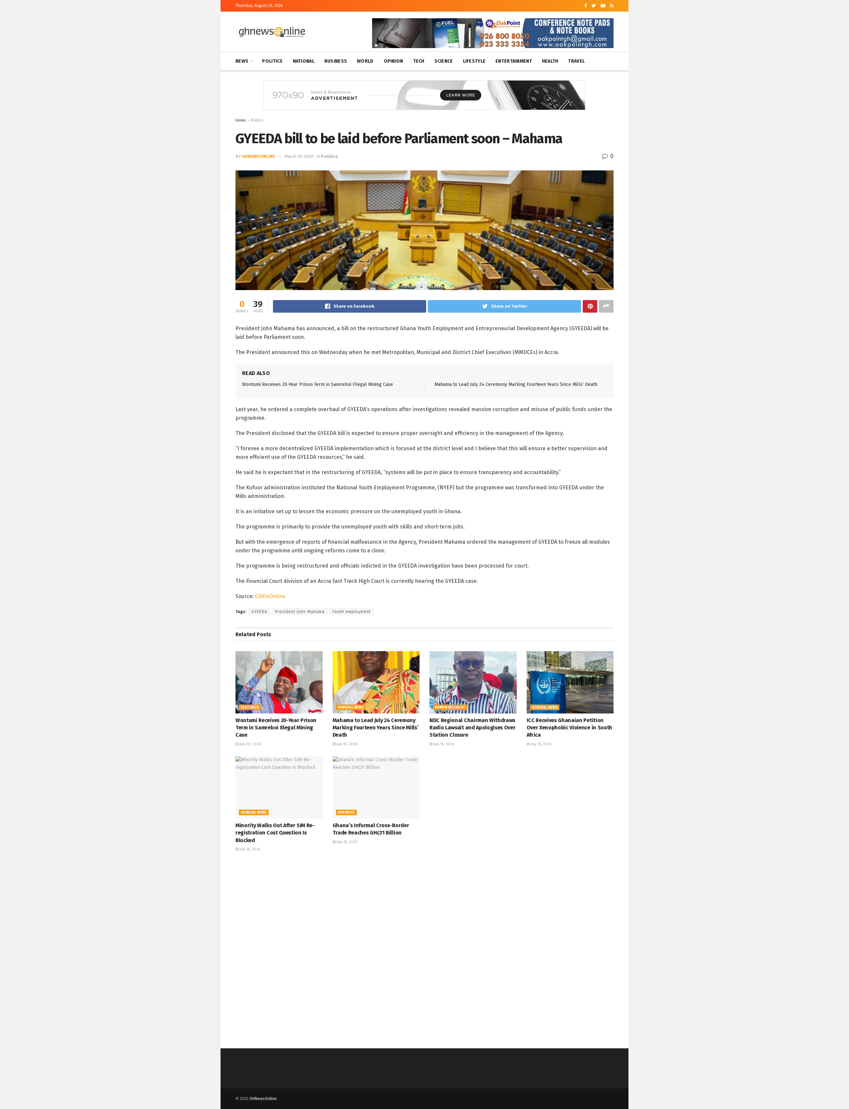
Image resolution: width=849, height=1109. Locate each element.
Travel (576, 61)
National (303, 61)
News (241, 61)
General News (351, 707)
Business (335, 61)
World (365, 61)
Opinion (393, 61)
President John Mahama (300, 611)
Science (443, 61)
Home (240, 120)
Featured (250, 707)
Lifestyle (474, 61)
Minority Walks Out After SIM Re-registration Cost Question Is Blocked (275, 832)
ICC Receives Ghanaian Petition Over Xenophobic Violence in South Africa (569, 727)
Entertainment (513, 61)
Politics (272, 61)
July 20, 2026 (249, 744)
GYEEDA (259, 611)
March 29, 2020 (299, 156)
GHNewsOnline (263, 1098)
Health (550, 61)
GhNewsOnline (258, 156)
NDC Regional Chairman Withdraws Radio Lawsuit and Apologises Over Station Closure (472, 727)
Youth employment (351, 611)
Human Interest (450, 707)
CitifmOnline (270, 596)
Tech (418, 61)
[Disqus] (424, 949)
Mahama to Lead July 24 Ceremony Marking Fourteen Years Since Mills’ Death (515, 384)
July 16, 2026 (346, 744)
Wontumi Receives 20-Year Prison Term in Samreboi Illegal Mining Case (317, 384)
